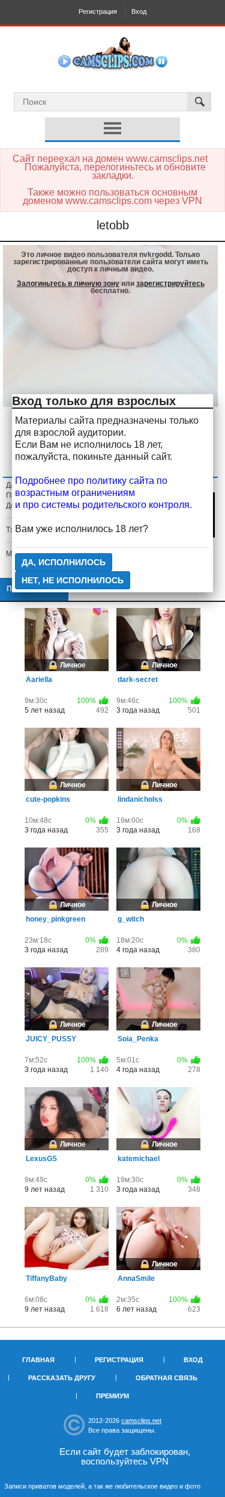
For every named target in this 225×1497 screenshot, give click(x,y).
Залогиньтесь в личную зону (68, 283)
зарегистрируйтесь (170, 283)
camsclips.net (141, 1420)
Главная (38, 1359)
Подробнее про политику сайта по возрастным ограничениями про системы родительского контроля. (103, 493)
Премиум (112, 1395)
